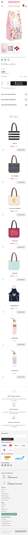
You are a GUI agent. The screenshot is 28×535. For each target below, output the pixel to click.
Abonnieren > (7, 439)
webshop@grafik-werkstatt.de (14, 483)
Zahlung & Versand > (6, 525)
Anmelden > (4, 519)
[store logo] (14, 2)
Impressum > (4, 511)
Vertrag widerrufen (9, 514)
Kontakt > (3, 504)
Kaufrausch (15, 240)
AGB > (2, 507)
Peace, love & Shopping (14, 208)
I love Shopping (14, 176)
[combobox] (14, 6)
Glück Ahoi (14, 273)
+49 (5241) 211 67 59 (12, 477)
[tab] (14, 94)
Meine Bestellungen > (6, 523)
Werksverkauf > (5, 500)
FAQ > (2, 491)
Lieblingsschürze (15, 305)
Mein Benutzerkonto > (6, 521)
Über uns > (3, 489)
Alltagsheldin (15, 338)
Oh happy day (14, 370)
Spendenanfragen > (5, 498)
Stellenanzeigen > (5, 495)
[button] (3, 150)
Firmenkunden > (5, 493)
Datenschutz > (4, 509)
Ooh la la (15, 143)
